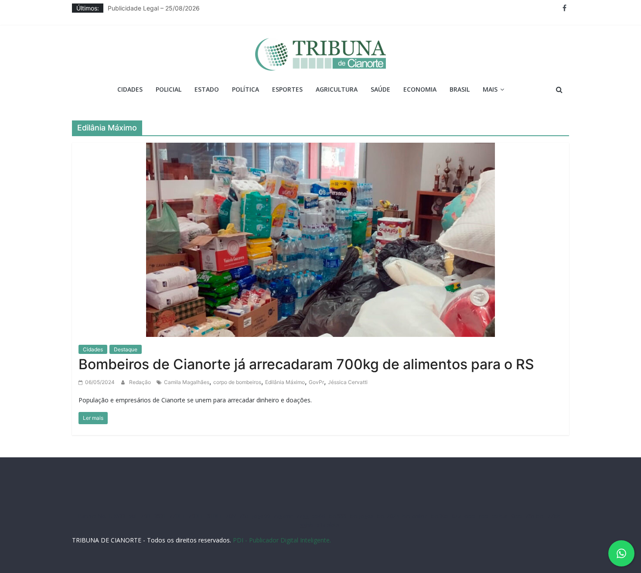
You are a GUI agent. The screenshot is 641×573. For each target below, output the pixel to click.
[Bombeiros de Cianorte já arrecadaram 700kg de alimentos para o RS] (320, 238)
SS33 (119, 516)
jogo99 (261, 516)
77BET (177, 516)
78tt (244, 516)
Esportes (287, 89)
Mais (490, 89)
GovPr (316, 382)
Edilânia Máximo (285, 382)
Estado (206, 89)
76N (231, 516)
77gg (303, 516)
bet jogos (361, 516)
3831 (160, 516)
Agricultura (337, 89)
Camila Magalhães (186, 382)
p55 (483, 516)
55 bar (500, 516)
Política (245, 89)
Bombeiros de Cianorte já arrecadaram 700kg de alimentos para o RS (306, 364)
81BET (214, 516)
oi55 (469, 516)
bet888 (337, 516)
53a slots (328, 524)
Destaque (125, 349)
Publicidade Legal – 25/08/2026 (154, 10)
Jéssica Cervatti (348, 382)
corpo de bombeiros (237, 382)
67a (456, 516)
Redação (140, 382)
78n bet (534, 516)
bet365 (439, 516)
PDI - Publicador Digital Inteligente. (282, 540)
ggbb (306, 524)
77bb (554, 516)
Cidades (130, 89)
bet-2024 (388, 516)
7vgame (283, 516)
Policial (168, 89)
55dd (318, 516)
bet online (414, 516)
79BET (196, 516)
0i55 (516, 516)
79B (145, 516)
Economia (419, 89)
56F (133, 516)
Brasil (460, 89)
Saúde (380, 89)
